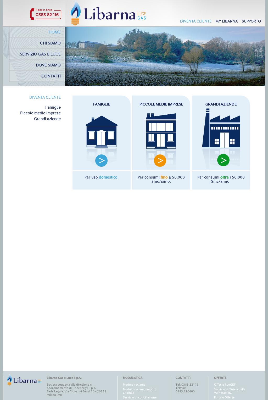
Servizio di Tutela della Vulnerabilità (229, 391)
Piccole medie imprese (40, 113)
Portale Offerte (224, 397)
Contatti (51, 77)
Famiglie (53, 108)
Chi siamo (50, 44)
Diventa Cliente (195, 21)
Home (55, 33)
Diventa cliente (45, 97)
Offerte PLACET (225, 384)
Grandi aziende (47, 119)
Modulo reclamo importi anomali (140, 391)
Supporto (251, 21)
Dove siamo (48, 66)
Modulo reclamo (134, 384)
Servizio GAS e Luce (40, 55)
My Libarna (226, 21)
